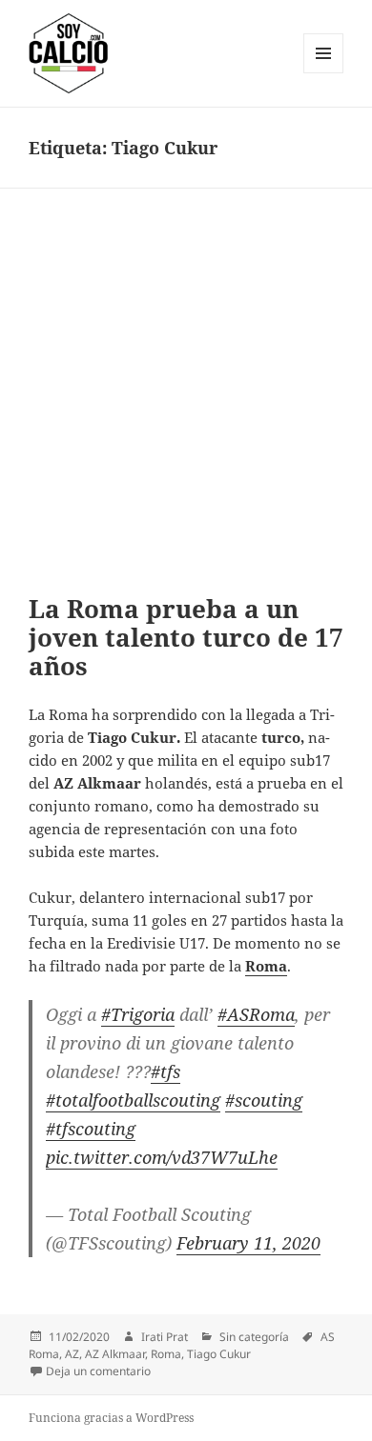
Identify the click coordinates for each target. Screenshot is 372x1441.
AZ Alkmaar (115, 1354)
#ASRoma (256, 1014)
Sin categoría (254, 1337)
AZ (72, 1354)
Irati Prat (164, 1337)
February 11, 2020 (248, 1242)
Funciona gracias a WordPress (111, 1418)
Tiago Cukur (219, 1354)
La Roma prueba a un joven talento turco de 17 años (186, 637)
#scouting (263, 1100)
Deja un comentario (98, 1371)
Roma (166, 1354)
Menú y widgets (323, 72)
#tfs (165, 1071)
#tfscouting (90, 1128)
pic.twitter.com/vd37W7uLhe (162, 1157)
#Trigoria (138, 1014)
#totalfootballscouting (133, 1100)
